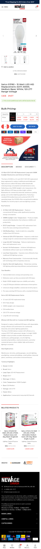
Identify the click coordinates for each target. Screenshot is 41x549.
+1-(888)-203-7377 (10, 489)
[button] (3, 36)
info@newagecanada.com (12, 492)
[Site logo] (20, 7)
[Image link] (10, 480)
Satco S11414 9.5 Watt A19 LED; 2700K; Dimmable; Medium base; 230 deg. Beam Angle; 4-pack (29, 435)
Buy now (32, 126)
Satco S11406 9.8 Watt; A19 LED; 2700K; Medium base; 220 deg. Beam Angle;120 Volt (10, 435)
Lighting (5, 441)
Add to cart (17, 126)
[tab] (7, 166)
